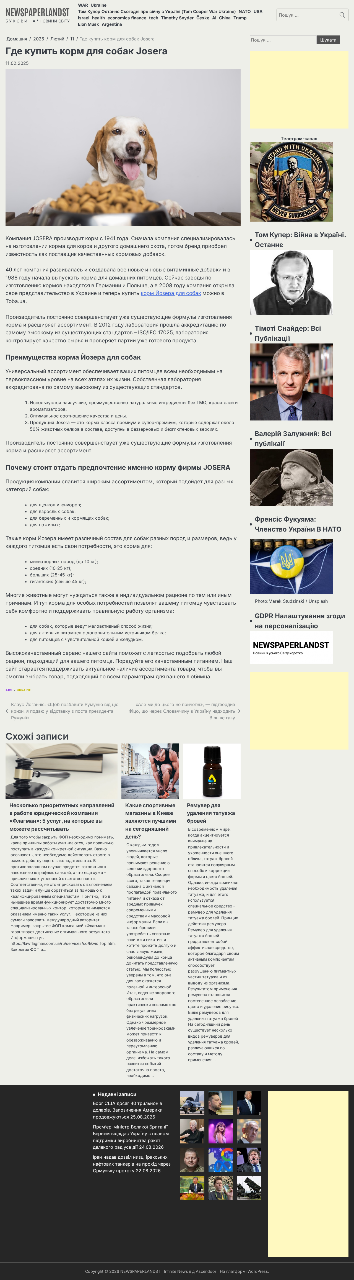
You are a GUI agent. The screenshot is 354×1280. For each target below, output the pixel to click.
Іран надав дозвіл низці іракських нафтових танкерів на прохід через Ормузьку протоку (132, 1163)
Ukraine (98, 5)
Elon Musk (88, 24)
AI (214, 17)
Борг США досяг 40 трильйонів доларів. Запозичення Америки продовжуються (128, 1110)
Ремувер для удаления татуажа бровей (211, 813)
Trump (240, 17)
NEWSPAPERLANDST (37, 12)
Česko (202, 17)
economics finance (127, 17)
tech (153, 17)
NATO (245, 11)
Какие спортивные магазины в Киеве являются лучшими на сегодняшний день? (150, 821)
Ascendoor (206, 1271)
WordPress (258, 1271)
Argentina (112, 24)
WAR (83, 5)
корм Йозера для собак (171, 293)
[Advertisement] (299, 90)
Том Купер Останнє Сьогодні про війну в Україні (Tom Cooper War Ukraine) (157, 11)
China (225, 17)
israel (83, 17)
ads (9, 690)
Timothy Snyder (177, 17)
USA (258, 11)
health (98, 17)
